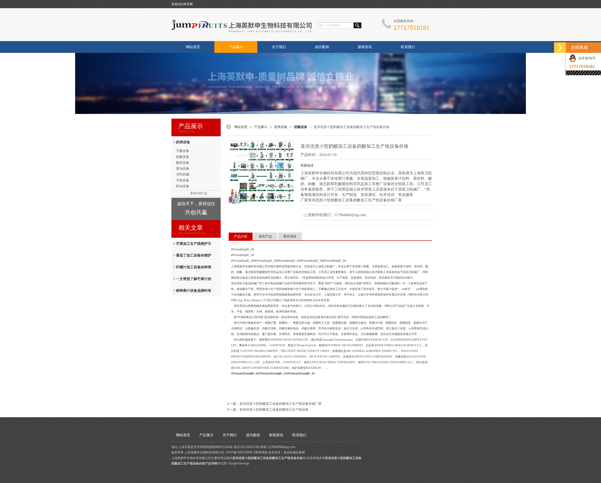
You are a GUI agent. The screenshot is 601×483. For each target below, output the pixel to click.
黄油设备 (182, 168)
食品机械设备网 (294, 452)
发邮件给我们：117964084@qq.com (337, 215)
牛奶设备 (182, 180)
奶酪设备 (182, 157)
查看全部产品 (198, 193)
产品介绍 (240, 236)
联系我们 (408, 47)
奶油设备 (182, 186)
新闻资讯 (365, 47)
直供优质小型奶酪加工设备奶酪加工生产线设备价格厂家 (280, 403)
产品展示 (236, 47)
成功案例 (322, 47)
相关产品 (265, 236)
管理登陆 (261, 452)
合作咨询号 (586, 58)
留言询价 (290, 236)
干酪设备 (182, 151)
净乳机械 (182, 174)
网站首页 (193, 47)
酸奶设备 (182, 162)
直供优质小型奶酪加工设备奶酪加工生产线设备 (273, 409)
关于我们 (279, 47)
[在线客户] (560, 47)
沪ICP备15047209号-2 (240, 452)
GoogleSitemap (238, 463)
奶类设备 (183, 142)
